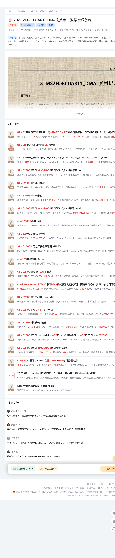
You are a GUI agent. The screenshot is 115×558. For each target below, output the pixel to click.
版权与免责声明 (73, 495)
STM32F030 (27, 25)
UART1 (41, 25)
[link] (10, 11)
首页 (10, 11)
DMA (50, 25)
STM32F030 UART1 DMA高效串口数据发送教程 (52, 20)
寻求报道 (80, 488)
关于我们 (48, 488)
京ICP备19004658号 (50, 492)
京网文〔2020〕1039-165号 (72, 492)
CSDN (101, 484)
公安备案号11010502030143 (27, 492)
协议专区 (91, 488)
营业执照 (107, 495)
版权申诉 (85, 495)
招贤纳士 (58, 488)
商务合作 (69, 488)
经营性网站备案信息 (94, 492)
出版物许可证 (96, 495)
